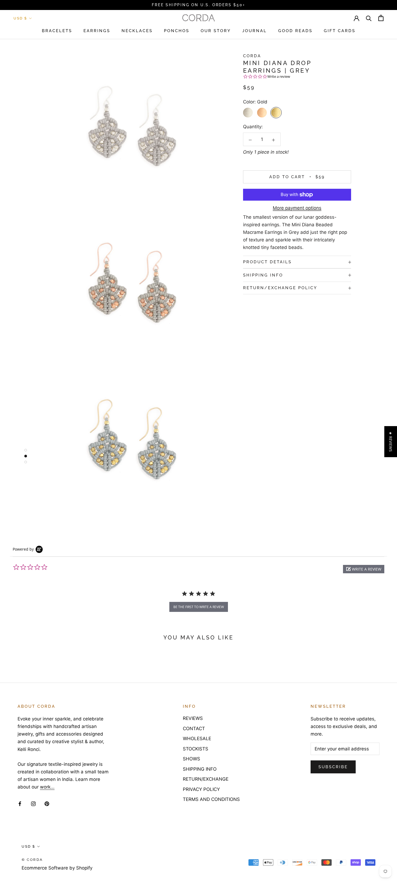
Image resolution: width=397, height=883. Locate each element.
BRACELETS (57, 30)
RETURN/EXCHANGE (205, 779)
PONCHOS (176, 30)
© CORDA (32, 860)
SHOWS (191, 758)
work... (47, 787)
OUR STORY (216, 30)
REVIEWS (193, 718)
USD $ (20, 18)
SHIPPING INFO (263, 275)
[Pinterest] (47, 803)
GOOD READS (295, 30)
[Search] (369, 18)
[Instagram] (33, 803)
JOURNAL (254, 30)
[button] (363, 569)
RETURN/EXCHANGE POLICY (280, 288)
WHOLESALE (197, 738)
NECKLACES (137, 30)
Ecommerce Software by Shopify (57, 868)
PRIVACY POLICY (201, 789)
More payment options (297, 208)
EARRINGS (96, 30)
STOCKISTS (195, 748)
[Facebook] (20, 803)
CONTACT (194, 728)
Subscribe (333, 766)
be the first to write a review (198, 607)
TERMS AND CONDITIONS (211, 799)
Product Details (267, 261)
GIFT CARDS (339, 30)
